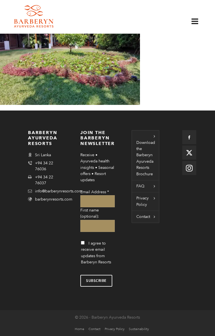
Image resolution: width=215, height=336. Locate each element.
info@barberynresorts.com (58, 191)
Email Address (94, 192)
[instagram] (189, 168)
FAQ (140, 186)
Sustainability (139, 329)
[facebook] (189, 137)
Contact (143, 216)
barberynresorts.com (53, 199)
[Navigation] (199, 21)
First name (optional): (89, 213)
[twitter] (189, 153)
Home (79, 329)
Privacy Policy (142, 201)
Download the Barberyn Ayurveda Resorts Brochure (145, 158)
